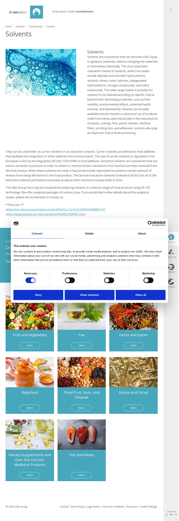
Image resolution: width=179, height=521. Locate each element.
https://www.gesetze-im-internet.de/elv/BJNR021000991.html (45, 214)
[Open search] (171, 6)
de (166, 514)
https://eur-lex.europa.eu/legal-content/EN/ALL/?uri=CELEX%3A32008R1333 (55, 209)
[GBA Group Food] (24, 12)
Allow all (140, 294)
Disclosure (132, 506)
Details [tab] (89, 233)
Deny (38, 294)
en (171, 514)
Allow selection (89, 294)
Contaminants (35, 26)
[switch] (70, 280)
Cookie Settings (148, 506)
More (30, 345)
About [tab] (142, 233)
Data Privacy (77, 506)
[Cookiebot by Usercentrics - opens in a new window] (150, 223)
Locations (171, 511)
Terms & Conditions (113, 506)
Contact (64, 506)
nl (176, 514)
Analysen (20, 26)
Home (9, 26)
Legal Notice (93, 506)
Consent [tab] (37, 233)
